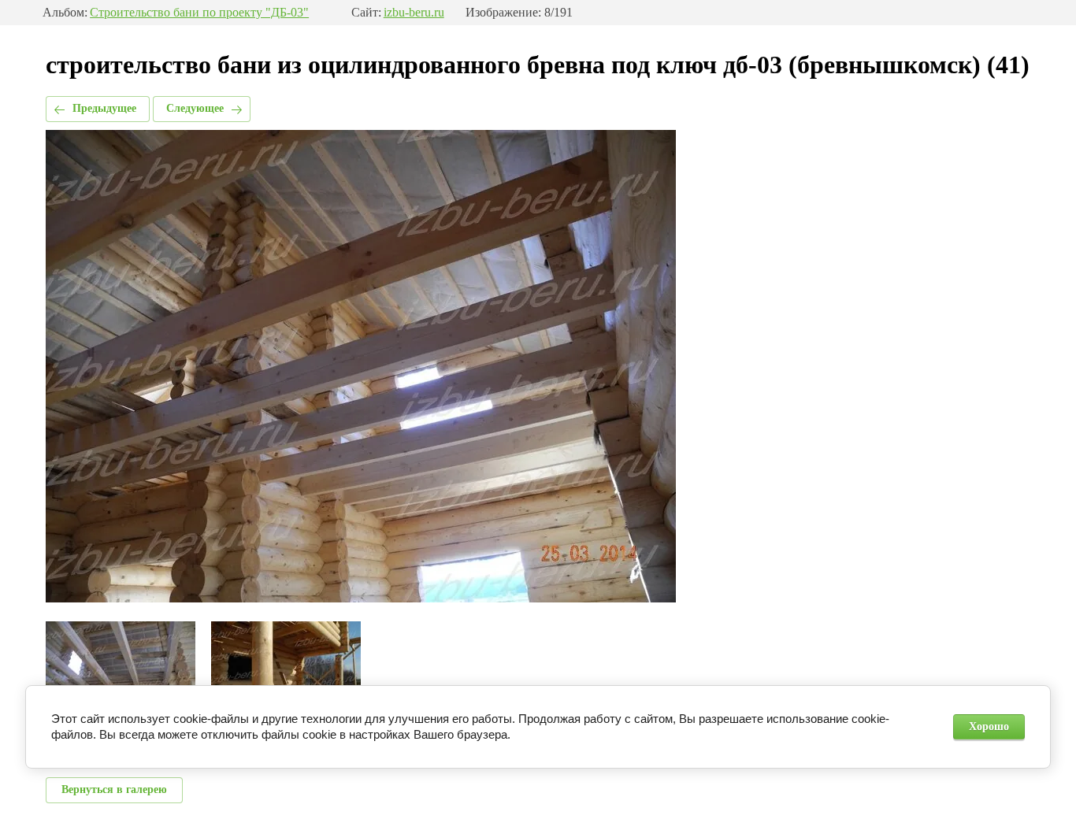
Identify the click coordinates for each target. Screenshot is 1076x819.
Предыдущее (104, 108)
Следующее (195, 108)
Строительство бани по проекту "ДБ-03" (199, 12)
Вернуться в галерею (114, 789)
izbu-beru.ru (414, 12)
